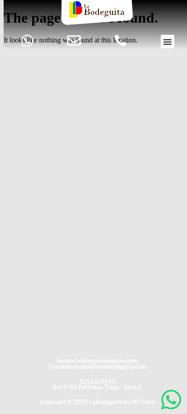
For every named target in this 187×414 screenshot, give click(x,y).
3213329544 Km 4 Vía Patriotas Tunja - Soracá (97, 384)
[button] (167, 41)
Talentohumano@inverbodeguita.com (97, 366)
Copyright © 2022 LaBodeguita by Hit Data (97, 401)
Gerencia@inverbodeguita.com (97, 360)
